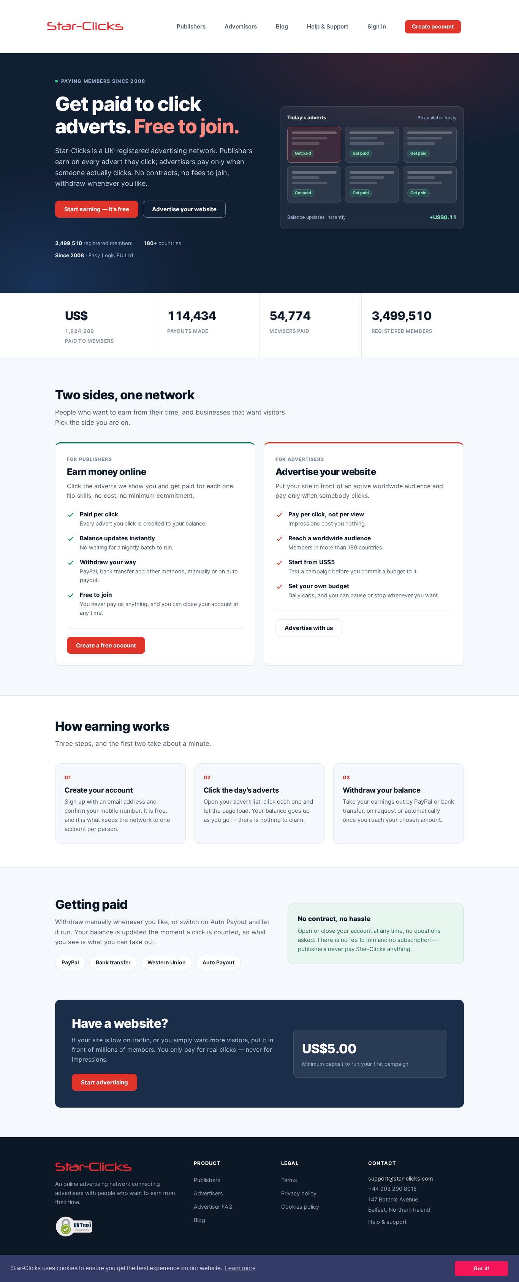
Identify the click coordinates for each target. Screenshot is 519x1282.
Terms (289, 1180)
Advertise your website (184, 209)
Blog (282, 26)
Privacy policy (298, 1193)
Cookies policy (300, 1206)
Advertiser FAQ (213, 1206)
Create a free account (106, 645)
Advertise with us (309, 628)
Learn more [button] (240, 1268)
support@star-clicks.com (400, 1178)
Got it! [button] (481, 1268)
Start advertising (104, 1082)
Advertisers (241, 26)
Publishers (191, 26)
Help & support (387, 1222)
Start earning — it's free (96, 209)
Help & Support (327, 26)
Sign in (376, 26)
